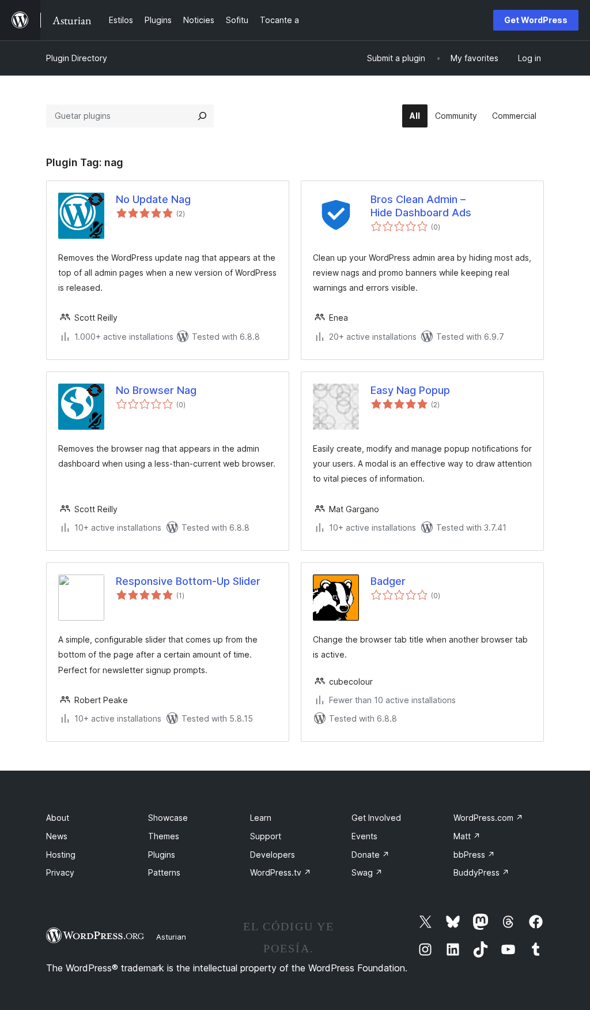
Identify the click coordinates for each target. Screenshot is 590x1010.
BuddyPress (481, 872)
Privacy (60, 872)
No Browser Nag (156, 390)
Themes (163, 836)
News (56, 836)
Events (364, 836)
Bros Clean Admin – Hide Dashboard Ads (420, 206)
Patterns (164, 872)
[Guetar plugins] (202, 115)
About (57, 818)
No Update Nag (153, 199)
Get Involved (376, 818)
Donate (370, 854)
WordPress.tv (280, 872)
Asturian (171, 936)
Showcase (168, 818)
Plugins (161, 854)
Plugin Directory (76, 58)
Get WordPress (536, 20)
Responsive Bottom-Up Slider (188, 581)
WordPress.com (488, 818)
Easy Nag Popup (410, 390)
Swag (367, 872)
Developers (272, 854)
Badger (388, 581)
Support (265, 836)
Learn (260, 818)
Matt (467, 836)
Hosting (60, 854)
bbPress (474, 854)
